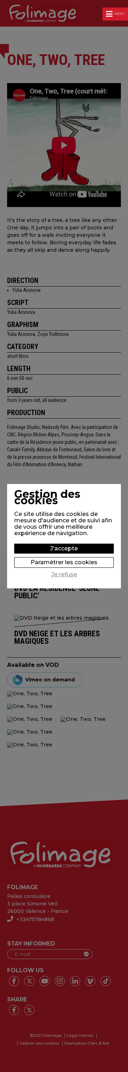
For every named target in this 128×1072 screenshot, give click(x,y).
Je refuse (64, 574)
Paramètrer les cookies (64, 562)
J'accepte (64, 548)
